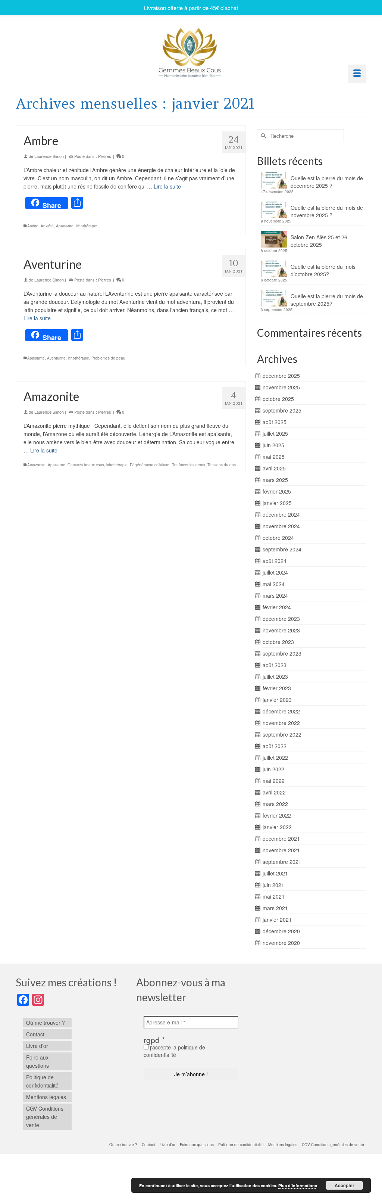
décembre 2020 (281, 931)
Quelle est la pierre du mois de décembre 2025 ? (327, 181)
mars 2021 (275, 908)
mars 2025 (275, 479)
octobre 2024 (278, 537)
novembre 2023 (281, 630)
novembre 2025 (281, 387)
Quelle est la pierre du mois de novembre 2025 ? (327, 211)
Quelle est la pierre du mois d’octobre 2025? (323, 270)
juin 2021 (273, 885)
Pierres (104, 156)
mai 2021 (274, 896)
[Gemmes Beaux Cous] (191, 50)
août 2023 (274, 665)
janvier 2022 (277, 827)
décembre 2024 (281, 514)
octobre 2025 (278, 398)
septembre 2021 (282, 861)
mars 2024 (275, 595)
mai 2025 (274, 456)
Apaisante (64, 225)
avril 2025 (274, 468)
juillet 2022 (275, 757)
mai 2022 (274, 780)
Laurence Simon (49, 156)
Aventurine (56, 358)
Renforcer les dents (188, 464)
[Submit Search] (262, 135)
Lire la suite (167, 186)
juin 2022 (273, 769)
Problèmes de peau (108, 358)
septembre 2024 (282, 549)
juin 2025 (273, 445)
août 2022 (274, 746)
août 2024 (274, 560)
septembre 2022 (282, 734)
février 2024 (277, 607)
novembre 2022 (281, 723)
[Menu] (357, 74)
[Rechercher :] (300, 135)
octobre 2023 (278, 641)
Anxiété (47, 225)
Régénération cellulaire (149, 464)
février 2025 (277, 491)
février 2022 (277, 815)
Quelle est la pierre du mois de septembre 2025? (327, 299)
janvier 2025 (277, 503)
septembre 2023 (282, 653)
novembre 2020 (281, 942)
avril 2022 (274, 792)
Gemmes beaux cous (86, 464)
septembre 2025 (282, 410)
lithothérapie (86, 225)
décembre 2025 (281, 375)
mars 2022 (275, 804)
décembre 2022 (281, 711)
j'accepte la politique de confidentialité (174, 1050)
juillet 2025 (275, 433)
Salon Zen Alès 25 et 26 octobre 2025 (319, 240)
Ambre (32, 225)
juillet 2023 (275, 676)
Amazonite (36, 464)
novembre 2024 (281, 526)
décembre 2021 (281, 838)
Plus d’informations (297, 1185)
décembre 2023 (281, 618)
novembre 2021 (281, 850)
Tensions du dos (221, 464)
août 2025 (274, 422)
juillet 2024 (275, 572)
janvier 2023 (277, 699)
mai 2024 (274, 584)
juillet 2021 (275, 873)
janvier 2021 (277, 919)
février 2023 (277, 688)
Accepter (344, 1185)
